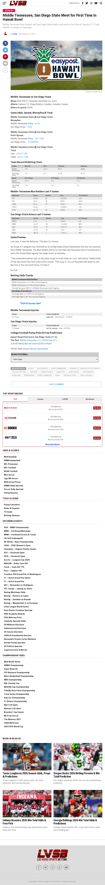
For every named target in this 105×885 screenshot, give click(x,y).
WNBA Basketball (12, 460)
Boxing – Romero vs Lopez (16, 595)
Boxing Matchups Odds (14, 592)
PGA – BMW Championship (16, 527)
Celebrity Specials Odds (15, 620)
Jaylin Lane (16, 375)
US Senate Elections (13, 631)
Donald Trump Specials (14, 642)
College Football (19, 372)
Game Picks (60, 372)
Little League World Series (16, 606)
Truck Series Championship (16, 694)
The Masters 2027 (12, 719)
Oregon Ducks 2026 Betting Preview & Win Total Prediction (77, 775)
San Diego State (70, 375)
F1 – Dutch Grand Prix (14, 581)
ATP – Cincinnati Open (14, 552)
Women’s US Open (12, 708)
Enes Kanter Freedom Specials (18, 610)
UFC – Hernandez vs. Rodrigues (18, 584)
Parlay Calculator (12, 504)
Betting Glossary (12, 515)
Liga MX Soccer (11, 478)
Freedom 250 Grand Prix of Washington (22, 574)
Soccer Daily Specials (13, 489)
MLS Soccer (9, 474)
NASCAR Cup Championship (16, 686)
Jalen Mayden (88, 372)
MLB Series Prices (12, 481)
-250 (29, 126)
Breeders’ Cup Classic (14, 712)
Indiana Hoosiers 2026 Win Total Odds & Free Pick (24, 822)
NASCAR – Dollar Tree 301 (16, 563)
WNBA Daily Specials (13, 485)
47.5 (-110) (21, 153)
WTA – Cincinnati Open (14, 556)
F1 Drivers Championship (15, 701)
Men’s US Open (11, 704)
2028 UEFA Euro (11, 722)
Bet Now (97, 408)
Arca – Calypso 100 (13, 570)
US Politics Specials (13, 646)
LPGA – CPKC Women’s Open (17, 545)
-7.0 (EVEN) (32, 142)
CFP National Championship (17, 672)
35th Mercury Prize (13, 617)
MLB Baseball (10, 456)
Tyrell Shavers (86, 375)
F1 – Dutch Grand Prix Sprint (17, 577)
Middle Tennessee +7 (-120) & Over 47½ (38, 340)
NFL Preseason (11, 463)
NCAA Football (10, 471)
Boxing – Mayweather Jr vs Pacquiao (21, 602)
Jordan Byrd (29, 375)
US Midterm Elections (14, 624)
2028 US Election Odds (31, 303)
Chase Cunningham (58, 368)
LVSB (14, 33)
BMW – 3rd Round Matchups (17, 530)
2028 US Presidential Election (17, 635)
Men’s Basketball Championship (18, 676)
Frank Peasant (47, 372)
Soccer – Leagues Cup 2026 (17, 559)
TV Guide (8, 511)
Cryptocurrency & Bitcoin (15, 649)
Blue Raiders (42, 368)
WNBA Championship (13, 665)
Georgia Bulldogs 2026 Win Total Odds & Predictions (75, 822)
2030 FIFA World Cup (13, 726)
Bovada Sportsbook (39, 348)
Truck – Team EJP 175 (14, 566)
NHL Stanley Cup (11, 683)
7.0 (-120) (39, 138)
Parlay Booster (11, 492)
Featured (34, 372)
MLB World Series (12, 661)
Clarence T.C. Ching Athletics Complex (84, 368)
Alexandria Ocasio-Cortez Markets (20, 639)
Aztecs (31, 368)
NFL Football (10, 467)
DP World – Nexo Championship (18, 541)
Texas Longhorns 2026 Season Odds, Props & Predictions (26, 775)
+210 (37, 123)
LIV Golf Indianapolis (13, 538)
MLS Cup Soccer (11, 715)
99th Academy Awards (14, 613)
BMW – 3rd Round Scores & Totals (20, 534)
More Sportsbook (52, 444)
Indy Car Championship (14, 697)
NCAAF (57, 375)
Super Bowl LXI (11, 668)
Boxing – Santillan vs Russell (17, 599)
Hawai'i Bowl (74, 372)
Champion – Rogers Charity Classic (20, 548)
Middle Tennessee (45, 375)
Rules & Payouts (11, 508)
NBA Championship (13, 679)
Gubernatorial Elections (15, 628)
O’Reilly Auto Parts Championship (19, 690)
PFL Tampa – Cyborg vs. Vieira (18, 588)
